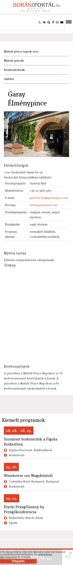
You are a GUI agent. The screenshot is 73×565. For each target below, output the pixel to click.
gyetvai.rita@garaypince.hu (49, 198)
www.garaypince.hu (43, 205)
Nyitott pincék (14, 61)
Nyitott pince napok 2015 (21, 51)
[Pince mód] (40, 22)
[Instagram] (57, 22)
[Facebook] (53, 22)
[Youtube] (61, 22)
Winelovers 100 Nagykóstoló (28, 475)
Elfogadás (18, 561)
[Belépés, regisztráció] (44, 22)
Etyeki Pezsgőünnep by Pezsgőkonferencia (24, 509)
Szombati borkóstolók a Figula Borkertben (30, 442)
